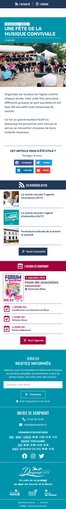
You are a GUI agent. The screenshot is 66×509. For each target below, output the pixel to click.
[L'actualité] (16, 4)
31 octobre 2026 (18, 327)
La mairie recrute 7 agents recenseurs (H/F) (37, 196)
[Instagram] (33, 456)
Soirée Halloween (21, 330)
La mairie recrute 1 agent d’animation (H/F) (37, 214)
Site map (44, 503)
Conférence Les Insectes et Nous (30, 310)
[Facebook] (24, 456)
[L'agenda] (37, 4)
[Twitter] (41, 456)
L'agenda (44, 4)
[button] (23, 163)
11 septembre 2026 (19, 307)
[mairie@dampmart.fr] (20, 425)
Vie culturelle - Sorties (16, 24)
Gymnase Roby (37, 289)
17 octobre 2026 (18, 317)
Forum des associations (41, 282)
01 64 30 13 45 (35, 419)
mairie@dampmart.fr (35, 424)
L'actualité (24, 4)
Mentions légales (26, 503)
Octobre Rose (19, 320)
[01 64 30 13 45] (24, 419)
